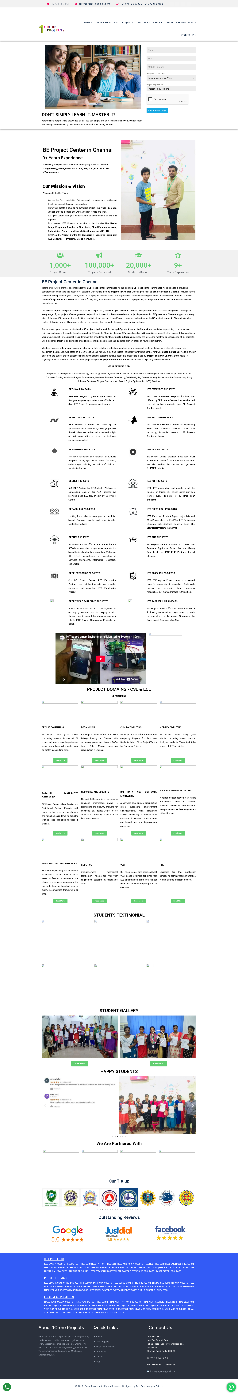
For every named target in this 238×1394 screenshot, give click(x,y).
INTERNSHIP (187, 35)
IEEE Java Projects (54, 1264)
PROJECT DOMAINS (148, 22)
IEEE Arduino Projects (124, 1267)
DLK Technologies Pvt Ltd (149, 1386)
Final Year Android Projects (159, 1302)
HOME (86, 22)
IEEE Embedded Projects (179, 1264)
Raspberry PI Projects (168, 1271)
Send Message (157, 110)
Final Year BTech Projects (112, 1309)
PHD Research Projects (154, 1290)
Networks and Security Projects (148, 1286)
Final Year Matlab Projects (107, 1305)
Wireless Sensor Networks (85, 1290)
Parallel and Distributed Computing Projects (102, 1286)
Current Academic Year (156, 74)
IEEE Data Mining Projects (97, 1283)
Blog (98, 1361)
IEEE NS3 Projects (148, 1267)
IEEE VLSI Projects (79, 1267)
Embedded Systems (112, 1290)
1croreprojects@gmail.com (94, 3)
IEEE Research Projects (103, 1271)
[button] (80, 1037)
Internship (101, 1351)
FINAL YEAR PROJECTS (180, 22)
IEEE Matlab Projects (56, 1267)
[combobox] (171, 78)
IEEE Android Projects (130, 1264)
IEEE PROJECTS (106, 22)
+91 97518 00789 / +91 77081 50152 (141, 3)
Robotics (128, 1290)
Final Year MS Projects (80, 1312)
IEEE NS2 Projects (155, 1264)
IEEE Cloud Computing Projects (132, 1283)
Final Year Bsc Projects (81, 1309)
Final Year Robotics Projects (169, 1305)
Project (126, 22)
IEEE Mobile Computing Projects (170, 1283)
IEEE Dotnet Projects (78, 1264)
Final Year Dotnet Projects (90, 1302)
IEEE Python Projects (104, 1264)
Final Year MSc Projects (172, 1309)
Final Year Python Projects (125, 1302)
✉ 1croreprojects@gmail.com (161, 1371)
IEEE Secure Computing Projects (62, 1283)
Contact (100, 1356)
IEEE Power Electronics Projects (135, 1271)
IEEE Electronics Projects (173, 1267)
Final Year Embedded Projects (73, 1305)
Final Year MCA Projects (142, 1309)
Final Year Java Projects (58, 1302)
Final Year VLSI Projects (138, 1305)
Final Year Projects (105, 1346)
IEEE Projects (102, 1341)
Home (99, 1336)
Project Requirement (155, 85)
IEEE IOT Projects (100, 1267)
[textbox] (169, 78)
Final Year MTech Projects (110, 1312)
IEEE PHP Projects (78, 1271)
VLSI (137, 1290)
